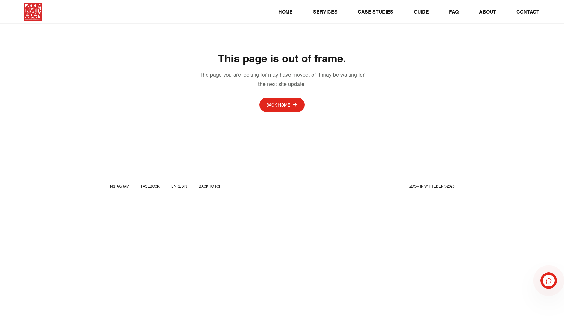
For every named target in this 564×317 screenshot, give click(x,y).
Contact (527, 11)
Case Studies (375, 11)
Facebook (150, 186)
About (487, 11)
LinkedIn (179, 186)
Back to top (210, 186)
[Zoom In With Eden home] (33, 11)
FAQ (454, 11)
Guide (421, 11)
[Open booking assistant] (548, 280)
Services (325, 11)
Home (285, 11)
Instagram (119, 186)
